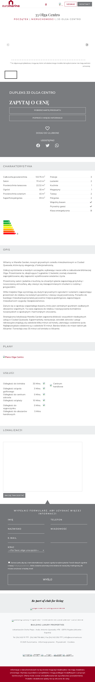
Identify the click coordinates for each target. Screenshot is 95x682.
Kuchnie (54, 185)
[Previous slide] (8, 44)
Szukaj (71, 4)
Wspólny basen (57, 202)
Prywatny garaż (57, 206)
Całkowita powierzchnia (15, 177)
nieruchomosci (43, 19)
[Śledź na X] (42, 647)
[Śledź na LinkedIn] (56, 647)
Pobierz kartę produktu (47, 110)
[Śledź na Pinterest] (49, 647)
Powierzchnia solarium (14, 194)
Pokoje (53, 177)
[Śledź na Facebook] (38, 647)
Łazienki (54, 181)
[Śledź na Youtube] (52, 647)
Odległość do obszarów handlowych (15, 413)
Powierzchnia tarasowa (14, 185)
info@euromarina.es (73, 637)
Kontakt (84, 4)
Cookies (70, 642)
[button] (11, 75)
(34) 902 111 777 (22, 637)
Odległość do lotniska (14, 383)
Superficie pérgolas (12, 198)
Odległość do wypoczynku (9, 407)
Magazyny (55, 189)
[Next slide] (87, 44)
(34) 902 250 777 (56, 637)
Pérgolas (54, 198)
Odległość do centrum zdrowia (14, 396)
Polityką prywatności (22, 566)
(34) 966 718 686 (37, 637)
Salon (6, 181)
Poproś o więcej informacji (47, 118)
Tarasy (53, 194)
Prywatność (61, 642)
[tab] (10, 60)
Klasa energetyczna (60, 211)
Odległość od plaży (12, 400)
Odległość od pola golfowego (12, 390)
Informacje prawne (46, 642)
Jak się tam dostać (14, 495)
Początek (21, 19)
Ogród (6, 189)
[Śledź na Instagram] (45, 647)
